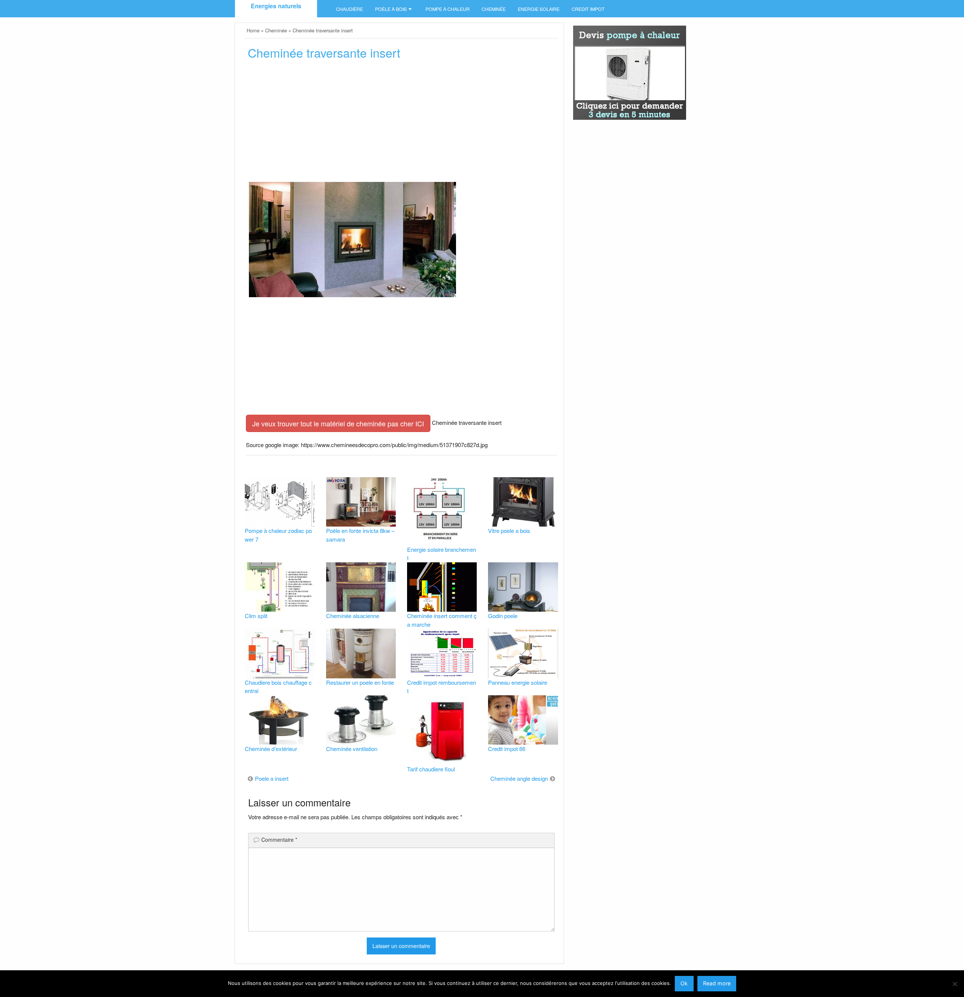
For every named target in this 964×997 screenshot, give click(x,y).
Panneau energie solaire (517, 682)
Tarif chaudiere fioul (431, 769)
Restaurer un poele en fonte (360, 682)
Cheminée (494, 9)
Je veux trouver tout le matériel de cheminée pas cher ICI (338, 423)
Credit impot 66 (506, 749)
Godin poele (502, 616)
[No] (954, 984)
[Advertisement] (401, 123)
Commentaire (279, 839)
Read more (717, 983)
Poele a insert (271, 778)
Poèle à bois (391, 9)
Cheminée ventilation (351, 749)
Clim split (256, 616)
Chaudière (349, 9)
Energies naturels (276, 6)
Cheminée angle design (519, 778)
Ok (684, 983)
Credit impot (588, 9)
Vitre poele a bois (509, 530)
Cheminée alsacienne (352, 616)
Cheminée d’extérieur (271, 749)
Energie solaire (539, 9)
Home (253, 30)
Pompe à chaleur (448, 9)
